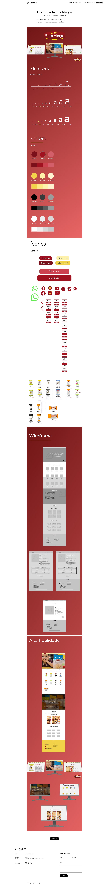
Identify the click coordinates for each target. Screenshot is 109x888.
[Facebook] (29, 863)
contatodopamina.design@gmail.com (34, 858)
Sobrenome (74, 857)
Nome (61, 857)
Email (61, 862)
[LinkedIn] (31, 863)
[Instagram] (26, 863)
